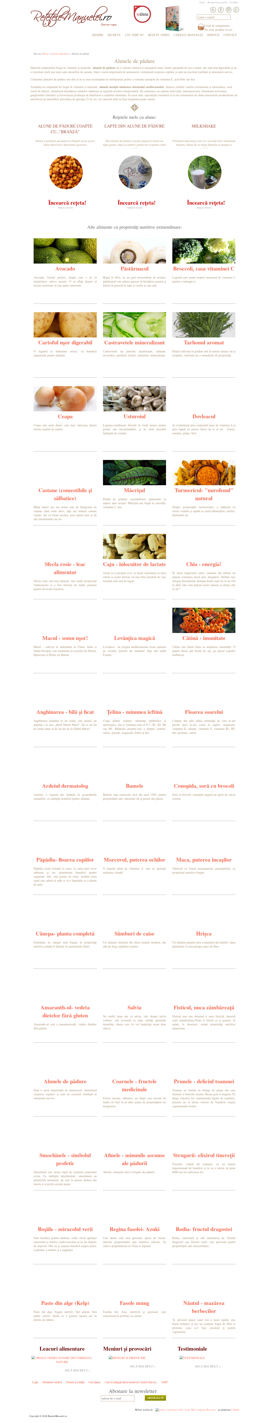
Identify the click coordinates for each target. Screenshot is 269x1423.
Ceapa (65, 416)
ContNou (234, 2)
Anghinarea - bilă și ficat (65, 712)
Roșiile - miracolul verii (65, 1229)
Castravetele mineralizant (134, 342)
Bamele (134, 786)
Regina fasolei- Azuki (135, 1229)
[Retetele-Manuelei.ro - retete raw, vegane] (71, 18)
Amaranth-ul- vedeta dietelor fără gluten (65, 1011)
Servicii (213, 35)
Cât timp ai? (134, 35)
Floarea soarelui (204, 712)
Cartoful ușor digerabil (65, 342)
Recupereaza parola (217, 2)
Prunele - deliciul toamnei (204, 1081)
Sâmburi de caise (134, 933)
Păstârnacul (135, 268)
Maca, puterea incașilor (204, 859)
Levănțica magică (134, 638)
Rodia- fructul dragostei (204, 1229)
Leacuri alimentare (60, 53)
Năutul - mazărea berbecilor (203, 1307)
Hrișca (204, 933)
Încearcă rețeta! (67, 203)
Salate (86, 46)
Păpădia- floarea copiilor (65, 859)
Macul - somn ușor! (65, 638)
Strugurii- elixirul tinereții (204, 1155)
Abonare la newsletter (133, 1390)
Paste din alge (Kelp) (65, 1303)
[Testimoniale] (192, 1358)
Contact (230, 35)
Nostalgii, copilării (218, 46)
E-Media (235, 1409)
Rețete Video (159, 35)
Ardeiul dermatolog (65, 786)
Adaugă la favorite (65, 207)
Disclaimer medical (52, 1382)
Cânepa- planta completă (65, 933)
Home (45, 53)
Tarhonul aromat (204, 342)
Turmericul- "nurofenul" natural (204, 494)
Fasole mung (134, 1303)
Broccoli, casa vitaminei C (204, 268)
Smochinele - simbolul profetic (65, 1159)
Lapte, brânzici (140, 46)
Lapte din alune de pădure (134, 126)
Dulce (49, 46)
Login (202, 2)
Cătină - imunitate (203, 638)
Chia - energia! (204, 564)
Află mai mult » (77, 1370)
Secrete (114, 35)
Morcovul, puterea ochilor (134, 859)
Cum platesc (94, 1382)
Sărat (36, 46)
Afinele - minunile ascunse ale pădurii (134, 1159)
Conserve (162, 46)
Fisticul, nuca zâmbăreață (204, 1007)
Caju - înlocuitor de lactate (134, 564)
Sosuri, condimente (109, 46)
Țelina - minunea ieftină (134, 712)
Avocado (65, 268)
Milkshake (204, 126)
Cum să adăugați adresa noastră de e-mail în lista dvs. (131, 1382)
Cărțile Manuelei (188, 35)
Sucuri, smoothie (186, 46)
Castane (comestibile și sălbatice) (65, 494)
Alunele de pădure (65, 1081)
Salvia (134, 1007)
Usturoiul (135, 416)
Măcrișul (134, 490)
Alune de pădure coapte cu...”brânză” (65, 129)
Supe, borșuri (67, 46)
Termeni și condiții (75, 1382)
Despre (97, 35)
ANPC (164, 1382)
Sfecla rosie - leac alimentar (65, 568)
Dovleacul (204, 416)
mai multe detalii (83, 290)
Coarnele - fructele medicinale (134, 1085)
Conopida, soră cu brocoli (204, 786)
